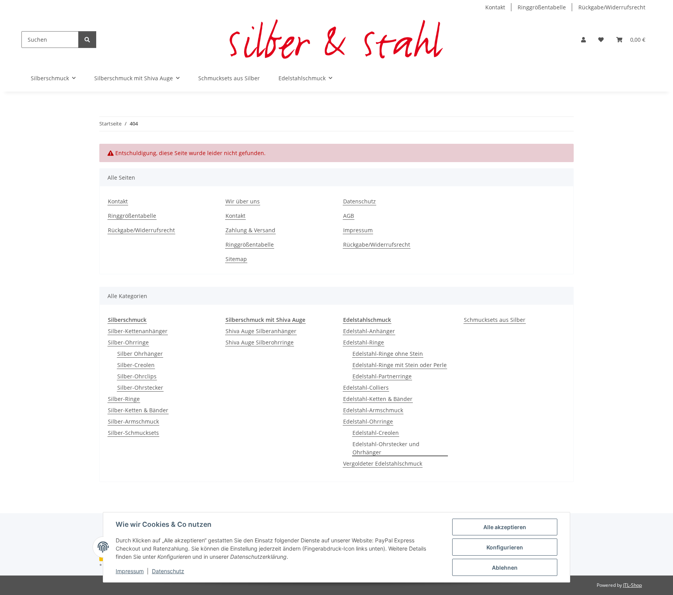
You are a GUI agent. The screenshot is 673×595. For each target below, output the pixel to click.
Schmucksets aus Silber (494, 319)
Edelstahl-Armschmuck (373, 410)
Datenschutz (168, 571)
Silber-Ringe (124, 399)
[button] (583, 39)
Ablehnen (505, 567)
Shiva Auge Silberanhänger (261, 331)
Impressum (130, 571)
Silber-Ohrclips (137, 376)
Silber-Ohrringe (128, 342)
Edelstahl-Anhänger (369, 331)
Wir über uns (243, 201)
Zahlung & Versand (250, 230)
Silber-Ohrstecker (140, 387)
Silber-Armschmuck (133, 421)
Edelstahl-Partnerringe (382, 376)
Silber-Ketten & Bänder (138, 410)
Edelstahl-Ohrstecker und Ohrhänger (385, 448)
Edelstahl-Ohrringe (368, 421)
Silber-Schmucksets (133, 432)
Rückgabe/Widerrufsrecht (611, 7)
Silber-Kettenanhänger (137, 331)
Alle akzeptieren (504, 527)
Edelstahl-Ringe (363, 342)
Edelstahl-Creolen (375, 432)
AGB (348, 215)
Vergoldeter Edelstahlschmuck (382, 463)
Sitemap (236, 259)
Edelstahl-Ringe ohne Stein (387, 353)
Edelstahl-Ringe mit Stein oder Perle (399, 365)
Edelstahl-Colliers (366, 387)
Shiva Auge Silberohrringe (260, 342)
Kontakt (495, 7)
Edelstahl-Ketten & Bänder (377, 399)
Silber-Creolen (136, 365)
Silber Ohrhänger (140, 353)
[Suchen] (87, 39)
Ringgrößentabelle (542, 7)
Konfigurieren (504, 547)
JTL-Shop (632, 585)
